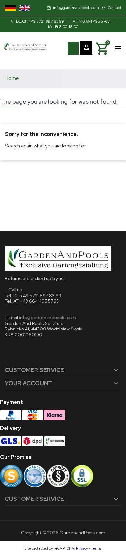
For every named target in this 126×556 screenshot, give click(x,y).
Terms (96, 548)
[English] (24, 8)
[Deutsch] (10, 8)
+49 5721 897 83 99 (46, 21)
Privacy (82, 548)
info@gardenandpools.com (47, 317)
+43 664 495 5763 (94, 21)
